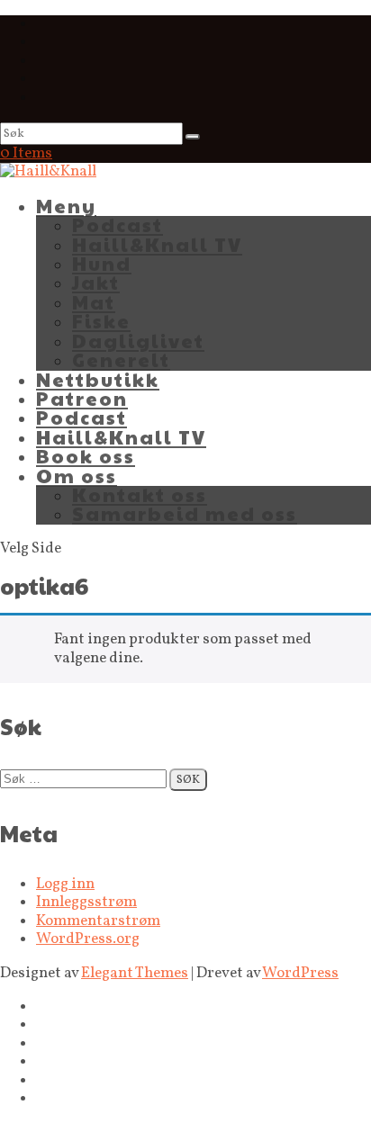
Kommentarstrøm (98, 921)
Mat (93, 302)
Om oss (76, 476)
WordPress (300, 973)
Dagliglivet (138, 341)
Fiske (101, 321)
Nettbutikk (97, 379)
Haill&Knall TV (157, 244)
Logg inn (65, 884)
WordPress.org (88, 939)
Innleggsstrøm (86, 902)
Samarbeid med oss (184, 513)
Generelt (121, 359)
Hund (101, 263)
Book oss (85, 456)
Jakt (96, 282)
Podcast (117, 224)
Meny (66, 206)
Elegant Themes (134, 973)
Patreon (82, 398)
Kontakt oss (139, 494)
